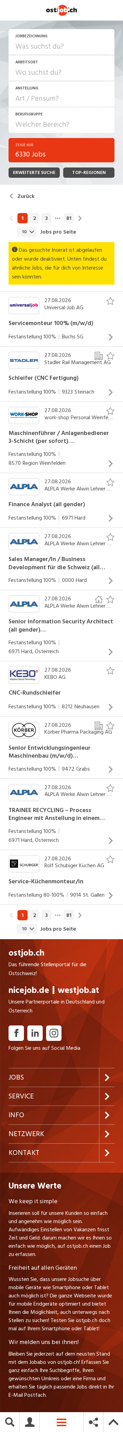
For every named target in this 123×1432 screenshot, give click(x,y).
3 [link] (46, 218)
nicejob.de (29, 990)
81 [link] (68, 218)
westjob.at (78, 990)
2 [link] (34, 218)
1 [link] (23, 218)
